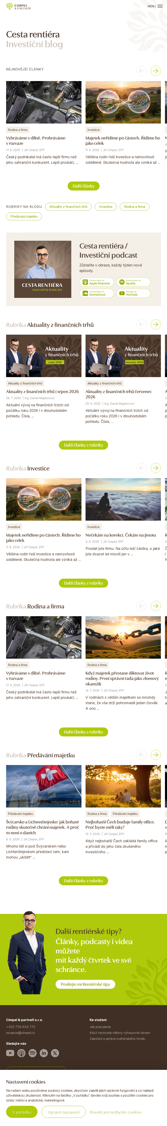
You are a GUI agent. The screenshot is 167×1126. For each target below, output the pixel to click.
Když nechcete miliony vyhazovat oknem (120, 1033)
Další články (83, 185)
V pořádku (21, 1112)
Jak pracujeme (100, 1027)
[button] (141, 71)
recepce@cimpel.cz (20, 1033)
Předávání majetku (24, 216)
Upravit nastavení (63, 1112)
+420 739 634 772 (20, 1027)
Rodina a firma (134, 207)
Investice (105, 207)
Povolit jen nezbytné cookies (116, 1112)
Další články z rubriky (83, 444)
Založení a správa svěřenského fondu (117, 1039)
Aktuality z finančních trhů (68, 207)
